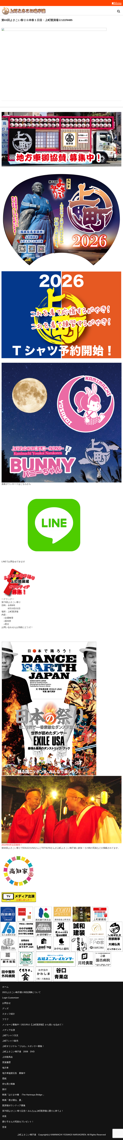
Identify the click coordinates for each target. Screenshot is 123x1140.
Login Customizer (10, 997)
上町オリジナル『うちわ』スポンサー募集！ (23, 1046)
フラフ (5, 1019)
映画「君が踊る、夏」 (12, 1100)
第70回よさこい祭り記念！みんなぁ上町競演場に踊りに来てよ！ (32, 1111)
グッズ (5, 1008)
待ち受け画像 (8, 1084)
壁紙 (4, 1078)
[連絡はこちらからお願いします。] (19, 596)
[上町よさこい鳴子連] (24, 11)
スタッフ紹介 (8, 1014)
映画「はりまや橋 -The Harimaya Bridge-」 (23, 1094)
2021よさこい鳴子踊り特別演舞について (21, 992)
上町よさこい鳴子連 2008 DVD (18, 1051)
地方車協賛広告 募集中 (13, 1073)
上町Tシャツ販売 (10, 1041)
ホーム (5, 987)
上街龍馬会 (7, 1057)
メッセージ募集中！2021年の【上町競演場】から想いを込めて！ (33, 1024)
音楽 (4, 1127)
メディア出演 (8, 1030)
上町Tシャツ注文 (10, 1035)
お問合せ (6, 1003)
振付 (4, 1089)
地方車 (5, 1067)
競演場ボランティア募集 (13, 1105)
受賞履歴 (6, 1062)
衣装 (4, 1116)
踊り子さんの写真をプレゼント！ (18, 1121)
